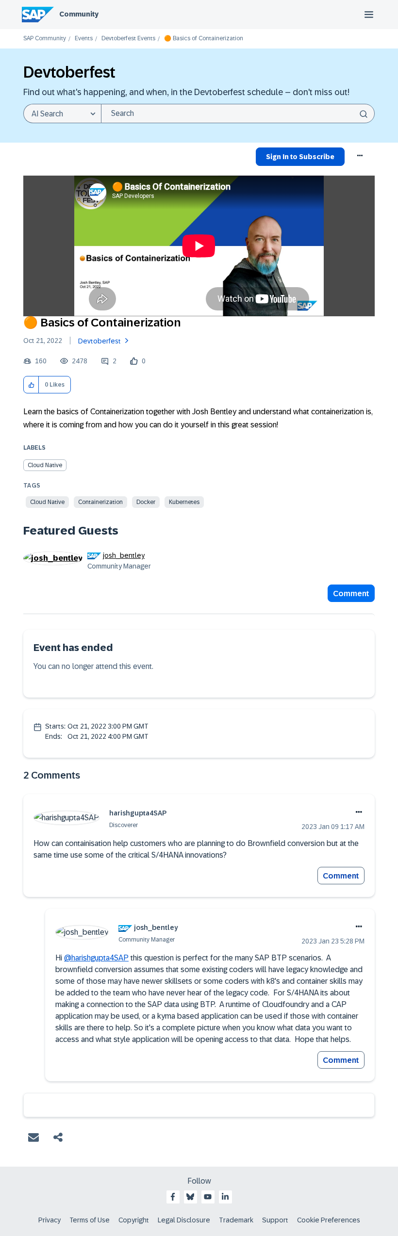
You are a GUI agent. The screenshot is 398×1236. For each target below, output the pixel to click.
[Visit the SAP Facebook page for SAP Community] (173, 1197)
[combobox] (238, 113)
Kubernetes (184, 502)
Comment (351, 593)
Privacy (49, 1220)
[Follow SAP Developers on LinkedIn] (225, 1197)
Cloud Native (45, 465)
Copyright (133, 1220)
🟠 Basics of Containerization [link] (203, 38)
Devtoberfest (99, 341)
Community (79, 14)
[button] (31, 384)
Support (275, 1220)
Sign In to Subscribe (300, 157)
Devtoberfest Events (128, 38)
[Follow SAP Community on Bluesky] (190, 1197)
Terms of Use (89, 1220)
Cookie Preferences (328, 1220)
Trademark (236, 1220)
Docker (145, 502)
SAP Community (44, 38)
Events (84, 38)
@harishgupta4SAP (96, 958)
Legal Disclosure (184, 1220)
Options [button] (360, 158)
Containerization (100, 502)
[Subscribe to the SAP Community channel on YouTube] (208, 1197)
